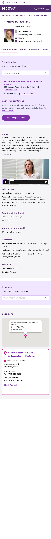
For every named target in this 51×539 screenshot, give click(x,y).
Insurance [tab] (34, 49)
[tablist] (25, 49)
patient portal (8, 111)
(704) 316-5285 (10, 90)
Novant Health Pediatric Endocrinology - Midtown (21, 354)
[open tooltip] (30, 31)
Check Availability (11, 385)
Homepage (7, 15)
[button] (25, 336)
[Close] (41, 322)
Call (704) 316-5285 (16, 118)
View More (6, 154)
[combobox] (25, 73)
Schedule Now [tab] (9, 49)
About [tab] (22, 49)
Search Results (21, 15)
